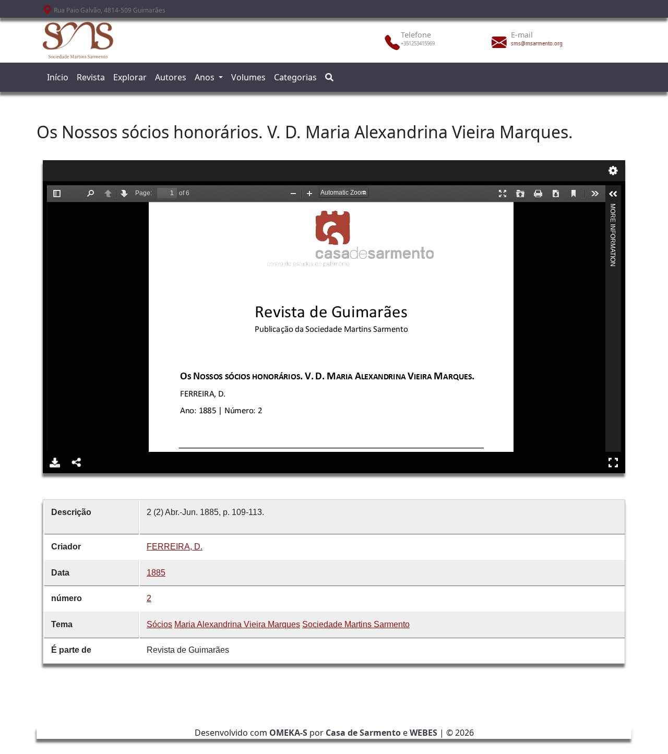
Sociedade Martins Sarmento (356, 624)
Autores (170, 77)
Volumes (248, 77)
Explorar (130, 77)
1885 (156, 572)
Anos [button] (206, 77)
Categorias (295, 77)
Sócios (159, 624)
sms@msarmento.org (537, 43)
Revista (91, 77)
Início (57, 77)
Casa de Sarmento (363, 732)
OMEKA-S (288, 732)
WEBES (423, 732)
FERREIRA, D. (174, 546)
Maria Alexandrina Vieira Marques (237, 624)
